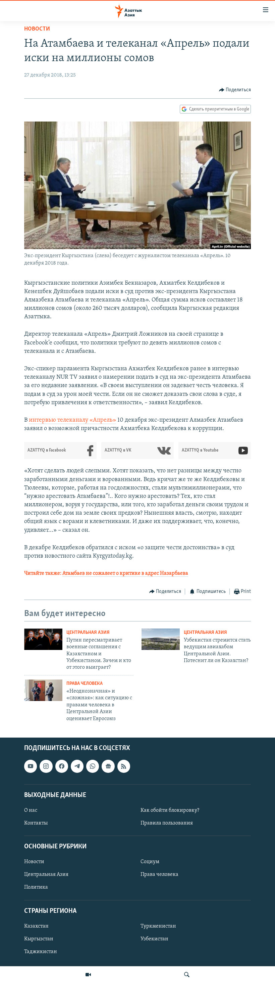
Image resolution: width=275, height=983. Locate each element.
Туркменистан (158, 926)
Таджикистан (40, 951)
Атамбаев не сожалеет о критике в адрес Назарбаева (125, 573)
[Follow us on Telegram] (77, 766)
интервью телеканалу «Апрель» (72, 420)
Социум (150, 861)
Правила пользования (167, 823)
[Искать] (187, 974)
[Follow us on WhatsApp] (92, 766)
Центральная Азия (88, 632)
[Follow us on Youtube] (30, 766)
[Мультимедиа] (88, 974)
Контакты (36, 823)
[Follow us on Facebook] (61, 766)
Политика (36, 887)
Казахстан (36, 926)
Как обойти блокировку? (170, 810)
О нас (30, 810)
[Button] (235, 90)
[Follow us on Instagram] (46, 766)
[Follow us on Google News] (108, 766)
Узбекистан (154, 939)
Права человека (84, 683)
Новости (37, 29)
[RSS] (123, 766)
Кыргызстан (38, 939)
